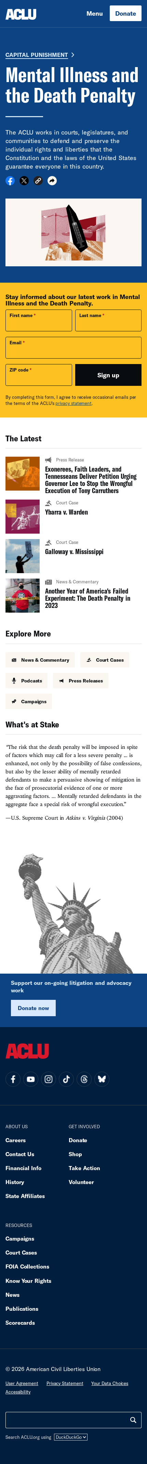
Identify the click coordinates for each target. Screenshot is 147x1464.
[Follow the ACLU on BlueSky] (101, 1079)
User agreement (21, 1383)
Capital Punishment (36, 54)
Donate (125, 13)
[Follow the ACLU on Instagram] (48, 1079)
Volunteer (81, 1182)
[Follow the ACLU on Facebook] (13, 1079)
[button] (38, 181)
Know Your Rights (28, 1280)
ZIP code (19, 370)
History (14, 1182)
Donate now (33, 1008)
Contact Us (19, 1154)
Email (16, 342)
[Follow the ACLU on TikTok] (66, 1079)
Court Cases (21, 1252)
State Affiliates (25, 1196)
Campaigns (19, 1238)
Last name (90, 315)
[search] (133, 1420)
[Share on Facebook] (10, 183)
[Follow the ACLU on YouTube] (30, 1079)
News (12, 1294)
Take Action (84, 1168)
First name (21, 315)
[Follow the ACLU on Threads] (84, 1079)
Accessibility (17, 1392)
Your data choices (109, 1383)
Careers (15, 1140)
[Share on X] (24, 183)
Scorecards (20, 1322)
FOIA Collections (27, 1266)
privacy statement (73, 403)
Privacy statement (64, 1383)
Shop (75, 1154)
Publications (21, 1308)
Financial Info (23, 1168)
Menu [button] (94, 13)
